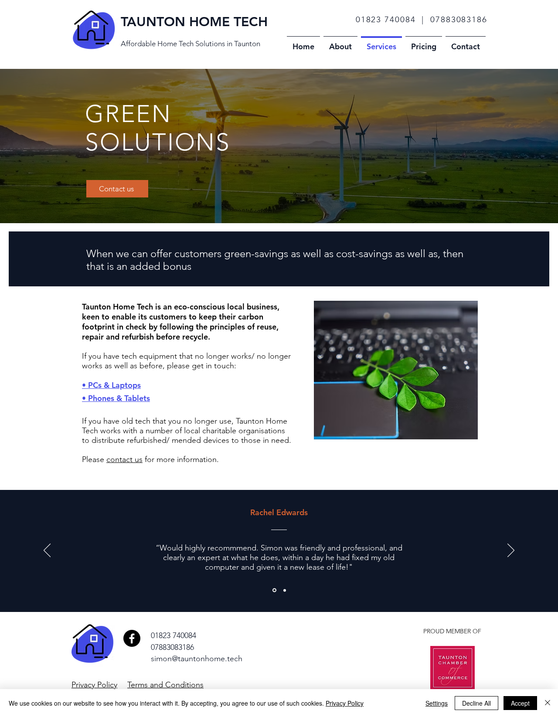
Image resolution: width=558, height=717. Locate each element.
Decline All (476, 703)
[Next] (510, 551)
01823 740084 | (393, 19)
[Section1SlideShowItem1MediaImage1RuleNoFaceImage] (273, 590)
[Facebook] (131, 638)
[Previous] (47, 551)
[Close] (547, 703)
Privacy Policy (94, 685)
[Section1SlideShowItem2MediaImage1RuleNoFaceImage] (284, 590)
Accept (520, 703)
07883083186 (458, 19)
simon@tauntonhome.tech (196, 658)
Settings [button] (436, 703)
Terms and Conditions (165, 685)
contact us (124, 459)
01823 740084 (173, 635)
